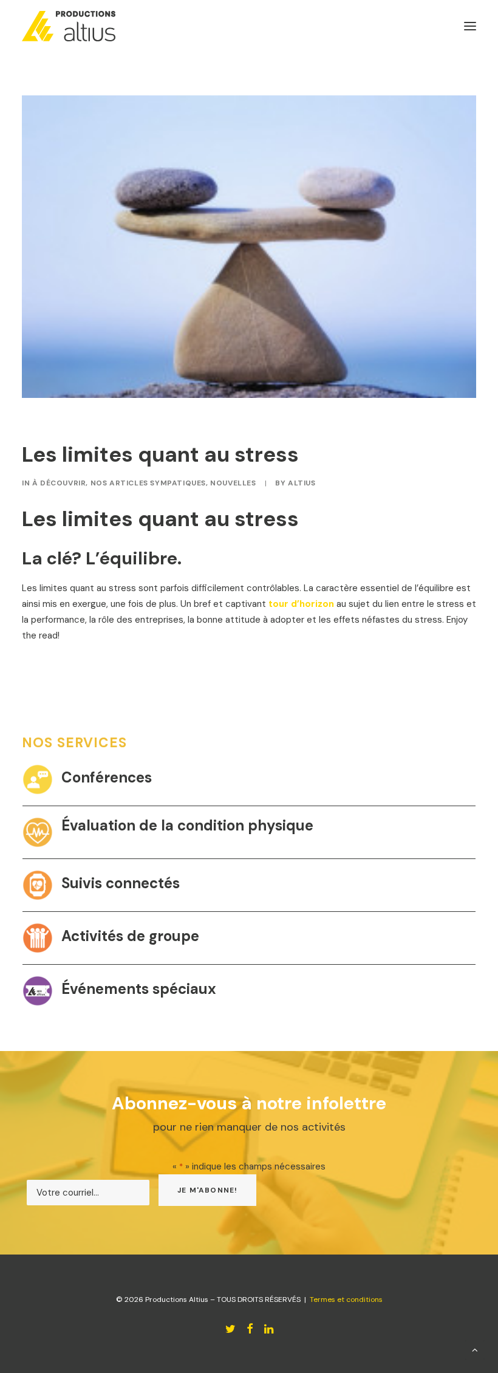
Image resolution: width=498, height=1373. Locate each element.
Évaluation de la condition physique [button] (187, 825)
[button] (37, 779)
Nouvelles (233, 483)
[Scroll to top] (475, 1349)
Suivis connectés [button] (120, 883)
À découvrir (59, 483)
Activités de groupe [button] (130, 935)
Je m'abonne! (207, 1190)
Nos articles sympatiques (148, 483)
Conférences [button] (106, 777)
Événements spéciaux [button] (138, 988)
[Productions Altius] (68, 26)
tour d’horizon (301, 604)
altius (302, 483)
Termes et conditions (346, 1299)
